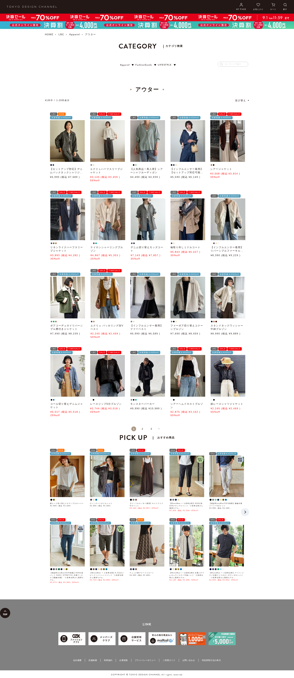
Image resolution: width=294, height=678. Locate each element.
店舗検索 (92, 660)
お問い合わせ (188, 660)
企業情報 (123, 660)
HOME (49, 34)
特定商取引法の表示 (211, 660)
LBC (61, 34)
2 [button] (142, 428)
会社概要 (77, 660)
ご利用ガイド (169, 660)
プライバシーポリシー (145, 660)
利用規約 (108, 660)
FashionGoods (143, 65)
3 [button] (151, 428)
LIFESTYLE (165, 65)
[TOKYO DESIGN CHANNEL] (32, 7)
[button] (160, 430)
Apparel (74, 34)
